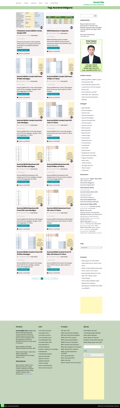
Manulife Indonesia (85, 218)
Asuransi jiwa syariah (85, 195)
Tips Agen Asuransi (87, 165)
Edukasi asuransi (85, 212)
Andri (83, 281)
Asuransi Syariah (87, 123)
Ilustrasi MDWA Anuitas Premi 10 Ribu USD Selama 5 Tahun (59, 253)
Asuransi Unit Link (87, 125)
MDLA (91, 219)
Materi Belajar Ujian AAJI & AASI (93, 342)
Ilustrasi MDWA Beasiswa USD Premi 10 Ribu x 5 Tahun (58, 165)
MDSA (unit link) (65, 360)
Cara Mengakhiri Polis (44, 340)
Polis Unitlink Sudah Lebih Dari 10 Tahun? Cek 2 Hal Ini (91, 263)
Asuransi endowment (87, 185)
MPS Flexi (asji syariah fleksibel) (70, 335)
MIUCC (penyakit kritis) (67, 358)
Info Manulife (85, 145)
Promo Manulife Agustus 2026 (90, 84)
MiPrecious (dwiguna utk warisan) (71, 347)
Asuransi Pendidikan (88, 118)
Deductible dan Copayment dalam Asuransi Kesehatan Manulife (90, 97)
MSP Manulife (87, 229)
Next (56, 278)
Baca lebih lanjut (22, 50)
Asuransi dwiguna (87, 183)
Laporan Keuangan (44, 356)
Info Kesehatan (86, 143)
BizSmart (101, 406)
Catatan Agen (86, 135)
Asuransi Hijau (98, 2)
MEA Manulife (97, 223)
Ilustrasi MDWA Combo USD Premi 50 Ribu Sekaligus (29, 77)
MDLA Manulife (85, 222)
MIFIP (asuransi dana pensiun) (70, 344)
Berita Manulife (86, 130)
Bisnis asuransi (85, 210)
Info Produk (85, 148)
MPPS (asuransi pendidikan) (69, 340)
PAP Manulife (94, 229)
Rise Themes (115, 406)
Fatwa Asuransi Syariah (45, 368)
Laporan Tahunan (43, 358)
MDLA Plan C (82, 223)
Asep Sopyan (85, 261)
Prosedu (40, 349)
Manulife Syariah (84, 220)
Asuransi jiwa (87, 187)
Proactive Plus (83, 233)
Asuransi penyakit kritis (84, 206)
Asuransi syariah (95, 206)
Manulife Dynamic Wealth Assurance (89, 216)
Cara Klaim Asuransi (44, 335)
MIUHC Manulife (85, 227)
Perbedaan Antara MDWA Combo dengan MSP (29, 32)
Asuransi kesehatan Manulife (89, 202)
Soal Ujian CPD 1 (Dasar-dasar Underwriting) (91, 275)
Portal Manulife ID (43, 344)
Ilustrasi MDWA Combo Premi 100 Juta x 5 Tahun (59, 121)
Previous (35, 278)
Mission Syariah (91, 225)
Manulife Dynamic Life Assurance (91, 214)
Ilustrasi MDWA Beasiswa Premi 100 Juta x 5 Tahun (59, 209)
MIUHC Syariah (96, 227)
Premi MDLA (92, 231)
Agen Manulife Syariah (86, 180)
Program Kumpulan (87, 158)
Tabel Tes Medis (43, 363)
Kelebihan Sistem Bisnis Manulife (93, 340)
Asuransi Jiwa (86, 113)
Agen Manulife (86, 108)
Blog (46, 3)
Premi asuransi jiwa (84, 231)
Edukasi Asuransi (86, 140)
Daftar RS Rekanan (44, 347)
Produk (26, 3)
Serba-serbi (85, 160)
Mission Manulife (83, 225)
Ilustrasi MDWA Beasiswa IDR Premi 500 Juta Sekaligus (28, 209)
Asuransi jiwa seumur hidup (86, 194)
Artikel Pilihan (54, 3)
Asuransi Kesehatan (88, 115)
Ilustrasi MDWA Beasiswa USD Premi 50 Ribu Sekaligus (28, 165)
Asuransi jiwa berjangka (85, 190)
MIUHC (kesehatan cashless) (69, 349)
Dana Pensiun (86, 138)
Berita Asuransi (86, 128)
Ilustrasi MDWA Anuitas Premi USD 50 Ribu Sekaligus (29, 253)
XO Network (85, 170)
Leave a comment (24, 53)
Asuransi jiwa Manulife (89, 192)
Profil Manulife (42, 351)
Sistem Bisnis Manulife (90, 335)
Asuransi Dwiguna (21, 38)
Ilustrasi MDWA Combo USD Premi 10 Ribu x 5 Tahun (59, 77)
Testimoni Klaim (86, 163)
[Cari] (102, 346)
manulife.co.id (84, 36)
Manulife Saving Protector (95, 218)
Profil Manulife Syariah (45, 354)
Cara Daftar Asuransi (44, 330)
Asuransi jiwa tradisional (87, 197)
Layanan (33, 3)
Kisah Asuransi (86, 150)
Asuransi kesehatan (88, 199)
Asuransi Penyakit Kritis (88, 120)
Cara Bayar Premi (43, 333)
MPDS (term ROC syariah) (68, 337)
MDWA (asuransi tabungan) (69, 342)
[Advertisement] (91, 305)
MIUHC (96, 225)
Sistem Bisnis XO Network (91, 337)
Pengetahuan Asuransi (88, 153)
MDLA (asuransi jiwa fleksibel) (70, 333)
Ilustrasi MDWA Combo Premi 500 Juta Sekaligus (29, 121)
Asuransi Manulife (88, 204)
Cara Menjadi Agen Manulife (92, 333)
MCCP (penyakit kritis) (67, 356)
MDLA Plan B (94, 222)
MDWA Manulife (89, 223)
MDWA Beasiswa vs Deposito (57, 31)
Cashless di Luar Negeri (51, 349)
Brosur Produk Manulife (45, 365)
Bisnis (40, 3)
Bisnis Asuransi (86, 133)
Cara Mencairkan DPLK (45, 342)
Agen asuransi (84, 179)
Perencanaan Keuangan (89, 155)
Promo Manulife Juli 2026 (89, 92)
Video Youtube (86, 168)
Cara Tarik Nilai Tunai (44, 337)
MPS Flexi (82, 229)
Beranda (18, 3)
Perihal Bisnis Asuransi (90, 330)
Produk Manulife (92, 233)
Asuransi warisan (84, 208)
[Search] (95, 15)
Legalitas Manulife (43, 361)
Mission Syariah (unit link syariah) (71, 362)
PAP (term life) (65, 330)
